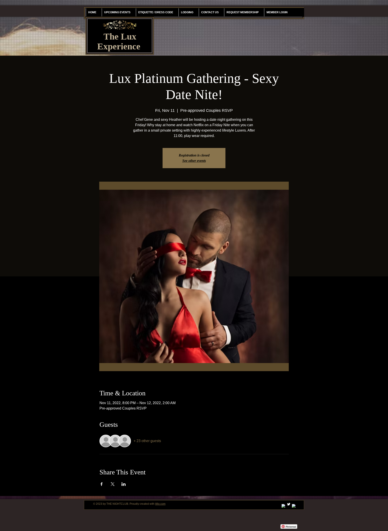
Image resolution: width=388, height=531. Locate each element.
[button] (242, 12)
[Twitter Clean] (289, 504)
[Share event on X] (112, 484)
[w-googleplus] (283, 506)
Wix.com (160, 503)
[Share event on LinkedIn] (123, 484)
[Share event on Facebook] (101, 484)
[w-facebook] (294, 506)
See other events (194, 161)
